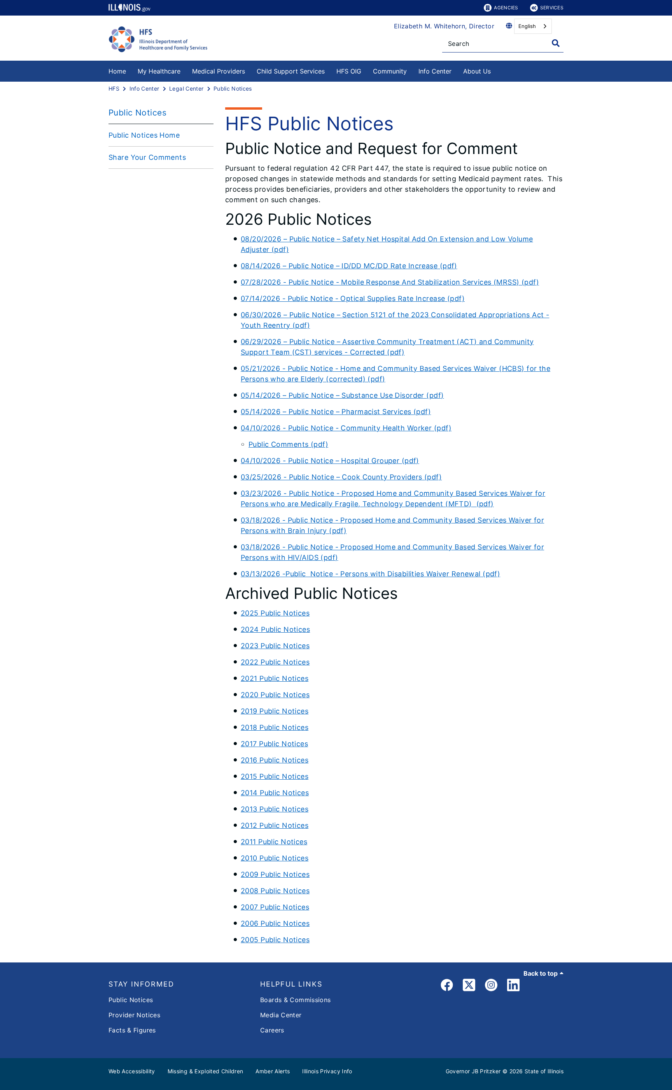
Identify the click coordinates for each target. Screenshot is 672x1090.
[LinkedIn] (513, 986)
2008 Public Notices (275, 891)
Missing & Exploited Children (205, 1071)
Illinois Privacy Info (327, 1071)
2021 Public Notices (274, 678)
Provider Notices (134, 1015)
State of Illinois (544, 1071)
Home (117, 71)
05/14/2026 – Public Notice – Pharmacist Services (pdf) (336, 412)
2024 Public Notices (275, 629)
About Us (477, 71)
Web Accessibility (131, 1071)
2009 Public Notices (275, 874)
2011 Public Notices (274, 842)
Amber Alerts (273, 1071)
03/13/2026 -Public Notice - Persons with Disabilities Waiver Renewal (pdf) (370, 574)
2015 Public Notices (274, 776)
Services (552, 7)
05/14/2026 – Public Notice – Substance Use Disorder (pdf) (342, 395)
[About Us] (496, 70)
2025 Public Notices (275, 613)
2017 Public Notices (274, 744)
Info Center (435, 71)
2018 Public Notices (274, 727)
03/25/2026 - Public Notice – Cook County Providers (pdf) (341, 477)
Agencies (506, 7)
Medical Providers (218, 71)
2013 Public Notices (274, 809)
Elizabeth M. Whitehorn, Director (444, 26)
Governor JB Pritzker (473, 1071)
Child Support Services (291, 71)
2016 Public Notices (274, 760)
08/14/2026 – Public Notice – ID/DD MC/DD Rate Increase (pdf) (349, 266)
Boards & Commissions (295, 1000)
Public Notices (130, 1000)
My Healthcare (159, 71)
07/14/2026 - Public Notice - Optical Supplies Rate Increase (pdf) (353, 298)
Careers (272, 1030)
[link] (447, 986)
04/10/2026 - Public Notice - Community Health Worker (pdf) (346, 428)
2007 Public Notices (275, 907)
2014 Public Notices (275, 793)
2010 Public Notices (274, 858)
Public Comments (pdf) (288, 444)
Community (390, 71)
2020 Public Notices (275, 695)
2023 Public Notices (275, 646)
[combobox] (533, 26)
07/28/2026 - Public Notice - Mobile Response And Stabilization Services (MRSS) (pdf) (390, 282)
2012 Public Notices (274, 825)
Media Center (281, 1015)
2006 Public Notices (275, 923)
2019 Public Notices (274, 711)
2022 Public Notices (275, 662)
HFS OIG (348, 71)
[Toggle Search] (556, 43)
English (527, 26)
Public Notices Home (144, 135)
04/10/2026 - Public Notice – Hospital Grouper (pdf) (330, 461)
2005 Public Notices (275, 940)
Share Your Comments (147, 157)
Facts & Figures (132, 1030)
